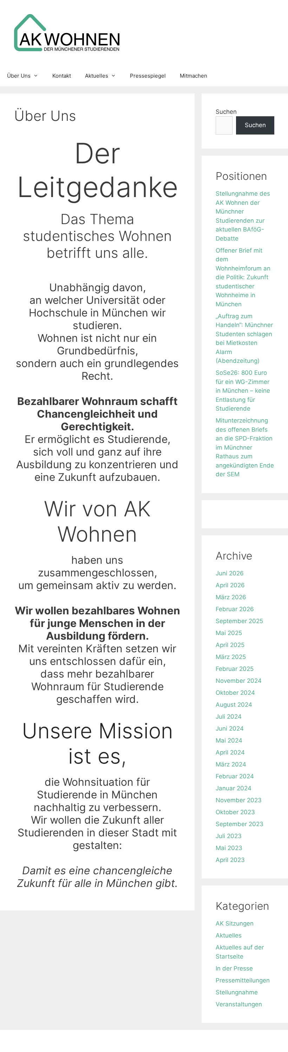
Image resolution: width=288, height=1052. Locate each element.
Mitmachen (193, 75)
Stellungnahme (237, 992)
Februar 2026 (235, 609)
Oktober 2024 (235, 692)
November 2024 (239, 680)
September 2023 (239, 824)
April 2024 (230, 752)
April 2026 (230, 585)
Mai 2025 (229, 632)
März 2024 (231, 764)
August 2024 (234, 704)
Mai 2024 (229, 740)
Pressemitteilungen (243, 980)
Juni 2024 (230, 728)
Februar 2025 (235, 668)
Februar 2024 (235, 776)
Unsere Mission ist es (97, 743)
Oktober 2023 (235, 812)
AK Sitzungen (235, 923)
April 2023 (230, 859)
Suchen (226, 111)
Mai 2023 (229, 847)
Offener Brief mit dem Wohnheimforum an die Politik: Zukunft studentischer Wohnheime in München (243, 277)
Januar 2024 (233, 788)
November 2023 (239, 800)
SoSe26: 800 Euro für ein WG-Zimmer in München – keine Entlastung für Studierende (243, 390)
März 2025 (231, 656)
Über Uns (19, 75)
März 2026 (231, 597)
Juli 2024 (229, 716)
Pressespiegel (148, 75)
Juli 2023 (229, 835)
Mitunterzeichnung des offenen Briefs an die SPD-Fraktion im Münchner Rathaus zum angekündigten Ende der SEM (245, 447)
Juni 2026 (230, 573)
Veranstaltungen (239, 1004)
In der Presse (234, 968)
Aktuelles (96, 75)
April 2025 (230, 644)
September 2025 (239, 621)
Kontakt (61, 75)
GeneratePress (221, 1040)
